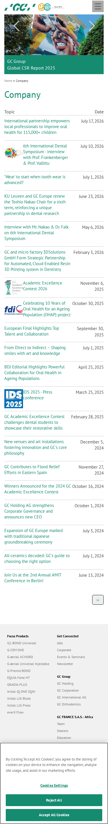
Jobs (60, 643)
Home (8, 81)
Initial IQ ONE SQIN (21, 691)
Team (61, 724)
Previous (16, 26)
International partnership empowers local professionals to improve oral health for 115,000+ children (37, 126)
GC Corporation (68, 690)
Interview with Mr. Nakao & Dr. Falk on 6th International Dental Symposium (36, 232)
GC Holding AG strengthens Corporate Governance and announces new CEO (29, 511)
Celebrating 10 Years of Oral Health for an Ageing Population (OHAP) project (47, 308)
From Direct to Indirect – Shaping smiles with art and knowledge (35, 350)
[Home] (20, 6)
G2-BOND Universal (21, 643)
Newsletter (65, 664)
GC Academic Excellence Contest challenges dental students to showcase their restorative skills (34, 422)
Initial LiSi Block (19, 698)
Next (92, 26)
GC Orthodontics (69, 704)
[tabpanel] (54, 44)
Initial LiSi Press (19, 705)
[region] (54, 783)
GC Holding (65, 683)
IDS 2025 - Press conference (37, 394)
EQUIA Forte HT (18, 677)
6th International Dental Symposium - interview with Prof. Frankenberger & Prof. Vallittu (45, 154)
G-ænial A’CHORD (20, 657)
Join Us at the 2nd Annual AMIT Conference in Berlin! (32, 577)
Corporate (64, 650)
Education (64, 737)
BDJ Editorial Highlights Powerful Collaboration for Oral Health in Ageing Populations (34, 372)
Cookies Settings (54, 785)
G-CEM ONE (15, 650)
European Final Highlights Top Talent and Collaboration (31, 331)
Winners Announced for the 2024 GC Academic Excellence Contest (37, 489)
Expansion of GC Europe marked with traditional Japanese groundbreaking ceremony (33, 536)
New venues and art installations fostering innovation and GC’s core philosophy (35, 447)
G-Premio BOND (19, 670)
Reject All (54, 800)
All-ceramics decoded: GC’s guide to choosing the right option (37, 558)
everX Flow (15, 712)
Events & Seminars (71, 657)
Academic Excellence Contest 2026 (42, 285)
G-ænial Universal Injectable (28, 664)
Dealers (62, 731)
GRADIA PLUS (17, 684)
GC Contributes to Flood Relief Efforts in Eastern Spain (32, 469)
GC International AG (71, 697)
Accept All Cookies (54, 814)
